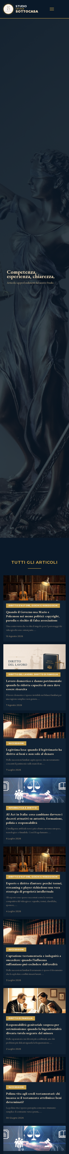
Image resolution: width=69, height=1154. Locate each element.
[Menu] (51, 9)
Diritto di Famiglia (46, 674)
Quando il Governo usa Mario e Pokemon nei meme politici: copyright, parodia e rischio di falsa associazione (32, 616)
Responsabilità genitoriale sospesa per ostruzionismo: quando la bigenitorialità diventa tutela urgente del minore (33, 1029)
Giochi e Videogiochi (44, 605)
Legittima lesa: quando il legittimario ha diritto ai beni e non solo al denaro (34, 751)
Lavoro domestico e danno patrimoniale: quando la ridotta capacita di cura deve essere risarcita (34, 685)
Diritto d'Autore (19, 605)
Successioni (16, 743)
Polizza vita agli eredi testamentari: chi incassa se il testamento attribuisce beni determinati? (33, 1097)
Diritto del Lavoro (21, 674)
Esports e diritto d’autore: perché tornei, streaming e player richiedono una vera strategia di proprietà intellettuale (34, 887)
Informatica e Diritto (23, 808)
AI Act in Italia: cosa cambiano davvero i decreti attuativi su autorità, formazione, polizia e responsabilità (34, 818)
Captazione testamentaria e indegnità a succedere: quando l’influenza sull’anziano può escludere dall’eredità (33, 960)
